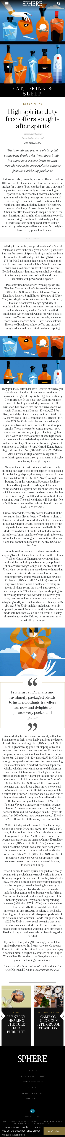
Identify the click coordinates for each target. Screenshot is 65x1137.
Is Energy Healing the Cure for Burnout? (16, 1024)
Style (16, 1012)
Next (62, 1015)
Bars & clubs (32, 104)
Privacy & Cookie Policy (33, 1076)
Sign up (32, 1087)
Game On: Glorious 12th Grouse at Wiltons (48, 1023)
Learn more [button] (18, 1134)
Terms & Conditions (32, 1082)
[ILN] (32, 1111)
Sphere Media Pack (32, 1093)
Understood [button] (54, 1131)
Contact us (32, 1099)
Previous (3, 1015)
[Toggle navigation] (6, 4)
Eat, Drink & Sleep (32, 91)
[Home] (33, 3)
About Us (32, 1071)
